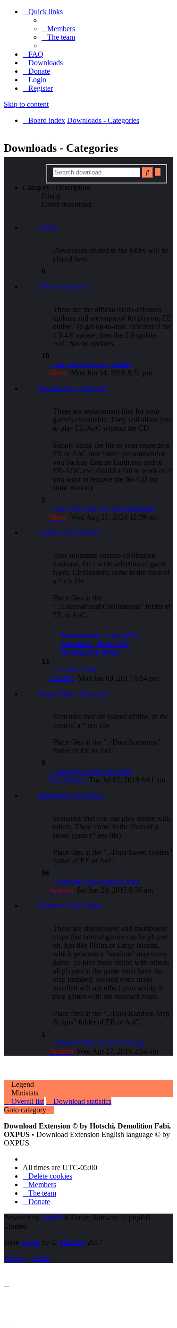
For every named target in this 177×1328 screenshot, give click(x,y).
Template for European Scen (97, 881)
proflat (30, 1242)
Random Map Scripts (69, 906)
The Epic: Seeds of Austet (93, 771)
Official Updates (62, 287)
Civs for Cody (76, 670)
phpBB (52, 1218)
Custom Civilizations (69, 533)
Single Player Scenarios (73, 694)
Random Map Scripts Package (100, 1043)
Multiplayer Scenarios (70, 795)
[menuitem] (58, 29)
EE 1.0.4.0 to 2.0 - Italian (92, 364)
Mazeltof (72, 1242)
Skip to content (26, 104)
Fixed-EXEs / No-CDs (72, 388)
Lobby (48, 228)
